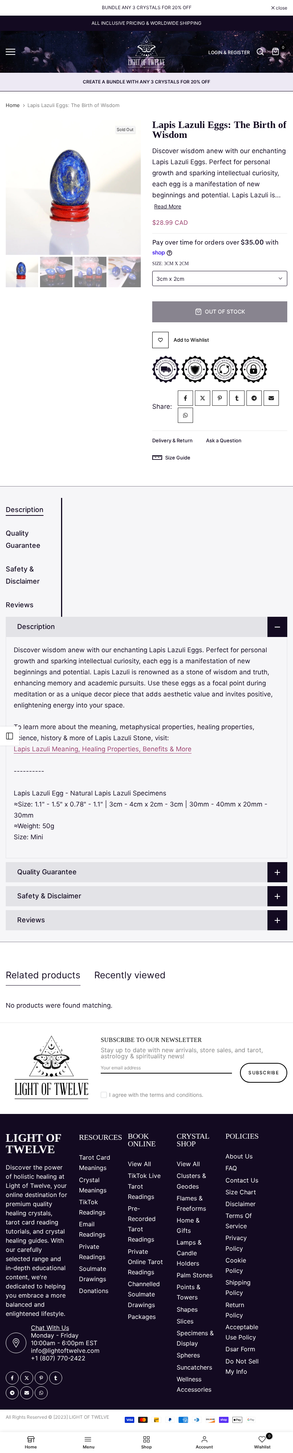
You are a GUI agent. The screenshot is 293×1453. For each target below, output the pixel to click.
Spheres (188, 1355)
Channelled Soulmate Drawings (144, 1294)
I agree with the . (156, 1094)
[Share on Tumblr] (237, 398)
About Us (239, 1156)
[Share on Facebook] (185, 398)
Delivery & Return (172, 440)
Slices (185, 1321)
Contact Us (241, 1180)
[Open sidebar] (9, 736)
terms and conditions (176, 1094)
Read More (167, 206)
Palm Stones (195, 1275)
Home (13, 105)
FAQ (231, 1168)
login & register (229, 52)
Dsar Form (240, 1349)
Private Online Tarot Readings (145, 1262)
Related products (43, 975)
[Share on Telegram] (254, 398)
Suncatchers (194, 1367)
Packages (142, 1316)
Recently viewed (130, 975)
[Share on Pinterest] (219, 398)
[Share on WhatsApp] (185, 415)
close (15, 8)
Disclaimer (240, 1204)
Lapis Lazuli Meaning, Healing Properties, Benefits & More (103, 749)
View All (139, 1164)
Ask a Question (223, 440)
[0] (276, 52)
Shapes (187, 1309)
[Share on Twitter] (202, 398)
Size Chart (240, 1192)
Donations (93, 1291)
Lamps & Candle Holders (189, 1253)
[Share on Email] (271, 398)
